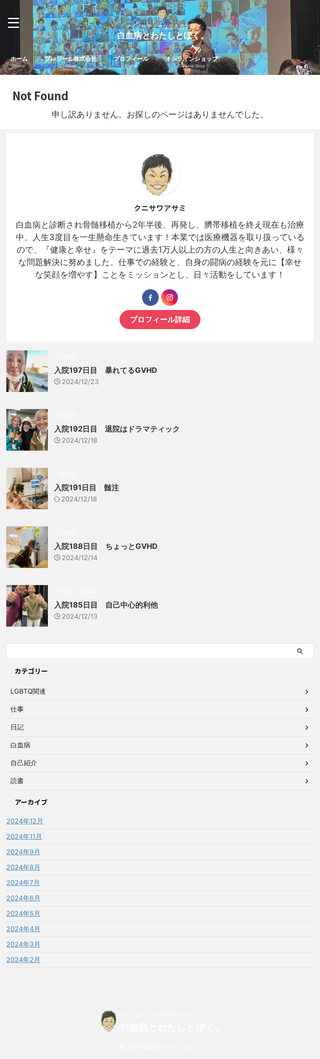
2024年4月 (23, 929)
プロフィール (131, 61)
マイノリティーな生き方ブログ (155, 1015)
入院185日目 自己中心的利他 (106, 604)
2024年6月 (23, 898)
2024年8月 (23, 867)
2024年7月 (23, 882)
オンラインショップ (191, 61)
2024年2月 (23, 959)
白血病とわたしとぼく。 (163, 35)
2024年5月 (23, 913)
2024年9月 (23, 852)
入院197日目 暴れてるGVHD (105, 370)
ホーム (19, 61)
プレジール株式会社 (71, 61)
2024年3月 (23, 944)
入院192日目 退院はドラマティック (117, 428)
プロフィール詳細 (160, 319)
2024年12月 (24, 821)
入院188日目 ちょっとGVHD (106, 546)
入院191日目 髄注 (86, 487)
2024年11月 (24, 836)
